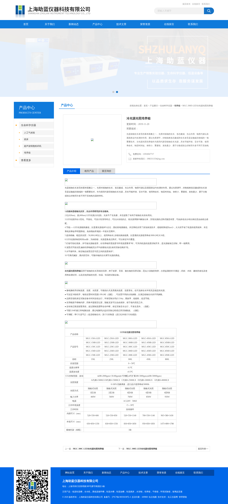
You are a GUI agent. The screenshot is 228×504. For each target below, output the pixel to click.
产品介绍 (71, 171)
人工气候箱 (29, 132)
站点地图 (153, 497)
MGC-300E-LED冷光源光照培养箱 (141, 449)
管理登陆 (183, 497)
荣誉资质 (145, 24)
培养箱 (27, 152)
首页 (25, 24)
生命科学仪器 (28, 125)
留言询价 (106, 171)
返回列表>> (203, 449)
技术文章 (121, 24)
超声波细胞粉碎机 (32, 146)
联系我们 (206, 4)
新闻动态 (74, 24)
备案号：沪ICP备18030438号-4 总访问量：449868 (126, 497)
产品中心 (97, 24)
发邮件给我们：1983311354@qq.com (148, 159)
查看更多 (26, 160)
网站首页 (69, 472)
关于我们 (50, 24)
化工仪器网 (173, 497)
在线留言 (196, 4)
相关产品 (89, 171)
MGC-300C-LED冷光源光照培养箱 (88, 449)
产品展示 (154, 106)
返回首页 (186, 4)
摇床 (26, 139)
